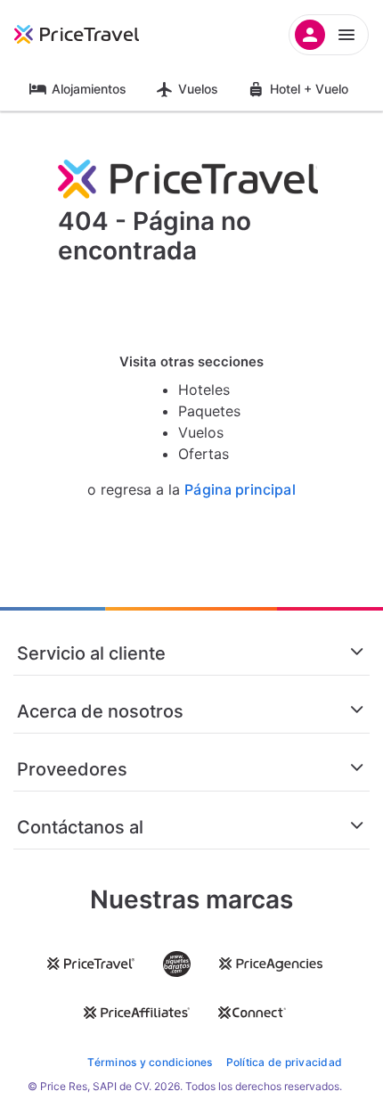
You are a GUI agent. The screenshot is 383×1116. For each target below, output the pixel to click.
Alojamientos (89, 88)
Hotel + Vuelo (309, 88)
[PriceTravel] (98, 34)
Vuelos (198, 88)
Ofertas (203, 454)
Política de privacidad (284, 1062)
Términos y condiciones (149, 1062)
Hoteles (204, 389)
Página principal (240, 489)
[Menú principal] (329, 34)
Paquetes (209, 411)
